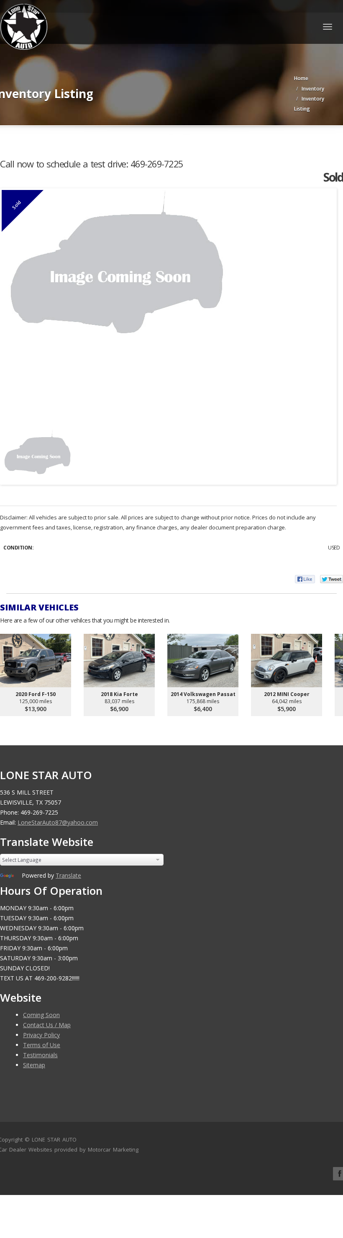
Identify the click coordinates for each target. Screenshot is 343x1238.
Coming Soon (41, 1015)
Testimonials (40, 1055)
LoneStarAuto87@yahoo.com (58, 822)
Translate (68, 875)
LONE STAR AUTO (54, 1139)
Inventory (313, 88)
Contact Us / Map (47, 1025)
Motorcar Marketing (113, 1149)
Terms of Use (41, 1045)
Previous (14, 452)
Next (322, 452)
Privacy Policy (41, 1035)
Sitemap (34, 1065)
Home (301, 78)
